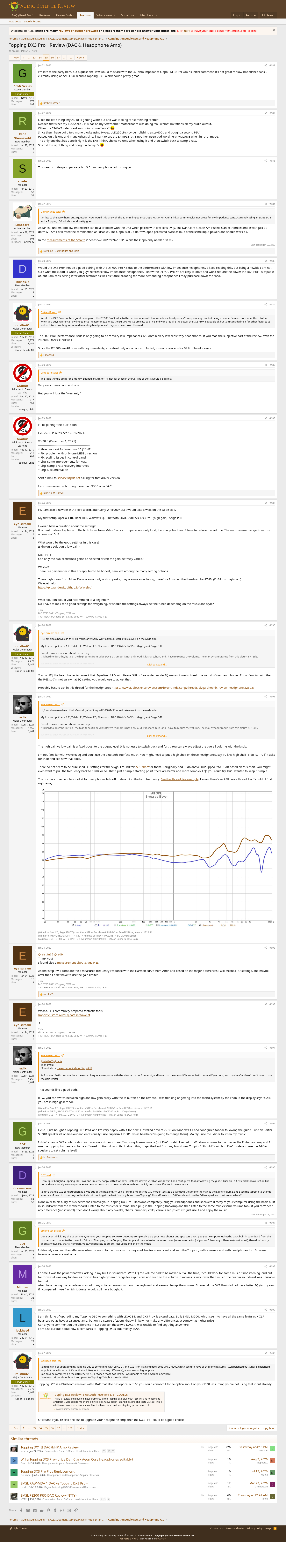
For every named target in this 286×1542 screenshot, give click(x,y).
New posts (15, 21)
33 (34, 57)
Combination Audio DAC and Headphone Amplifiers (72, 1451)
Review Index (65, 15)
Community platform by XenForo (122, 1535)
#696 (272, 1167)
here (187, 31)
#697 (272, 1223)
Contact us (216, 1528)
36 (52, 57)
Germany (29, 242)
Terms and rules (235, 1528)
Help (268, 1528)
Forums (85, 15)
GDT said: (46, 1175)
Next (79, 57)
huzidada (26, 1475)
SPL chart (142, 767)
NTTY (23, 1499)
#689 (272, 503)
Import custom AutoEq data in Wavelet (64, 1015)
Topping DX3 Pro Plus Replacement (48, 1471)
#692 (272, 947)
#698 (272, 1266)
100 (70, 57)
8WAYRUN (161, 1538)
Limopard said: (49, 372)
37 (58, 57)
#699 (272, 1309)
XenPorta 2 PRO (128, 1538)
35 (46, 57)
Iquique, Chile (26, 409)
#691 (272, 696)
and (53, 493)
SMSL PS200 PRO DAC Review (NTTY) (48, 1495)
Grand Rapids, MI (24, 350)
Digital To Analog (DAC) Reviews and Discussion (70, 1487)
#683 (272, 160)
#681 (272, 65)
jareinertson (261, 1486)
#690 (272, 625)
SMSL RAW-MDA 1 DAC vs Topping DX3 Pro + (54, 1483)
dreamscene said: (51, 1230)
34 (40, 57)
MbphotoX (262, 1462)
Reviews (44, 15)
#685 (272, 261)
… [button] (29, 57)
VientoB (263, 1450)
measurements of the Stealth (66, 240)
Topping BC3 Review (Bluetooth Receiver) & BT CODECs (90, 1394)
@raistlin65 (45, 954)
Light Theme (19, 1528)
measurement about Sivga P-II (77, 962)
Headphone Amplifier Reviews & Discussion (65, 1463)
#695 (272, 1123)
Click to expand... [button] (157, 664)
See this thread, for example (179, 779)
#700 (272, 1353)
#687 (272, 365)
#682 (272, 113)
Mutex (264, 1474)
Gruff (23, 1463)
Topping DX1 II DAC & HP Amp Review (50, 1447)
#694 (272, 1047)
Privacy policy (254, 1528)
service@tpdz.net (68, 478)
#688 (272, 418)
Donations (127, 15)
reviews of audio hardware (79, 31)
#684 (272, 204)
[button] (115, 15)
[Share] (265, 65)
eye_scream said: (50, 633)
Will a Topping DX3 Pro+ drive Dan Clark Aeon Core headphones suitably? (77, 1459)
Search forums (32, 21)
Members (146, 15)
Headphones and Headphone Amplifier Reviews (73, 1475)
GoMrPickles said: (51, 211)
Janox (265, 1498)
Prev (16, 57)
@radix (58, 954)
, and (61, 251)
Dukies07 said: (49, 312)
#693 (272, 1004)
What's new (104, 15)
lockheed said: (49, 1361)
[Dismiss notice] (273, 31)
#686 (272, 304)
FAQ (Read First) (22, 15)
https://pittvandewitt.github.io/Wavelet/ (65, 587)
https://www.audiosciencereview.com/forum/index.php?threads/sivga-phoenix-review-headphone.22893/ (183, 687)
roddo (24, 1487)
